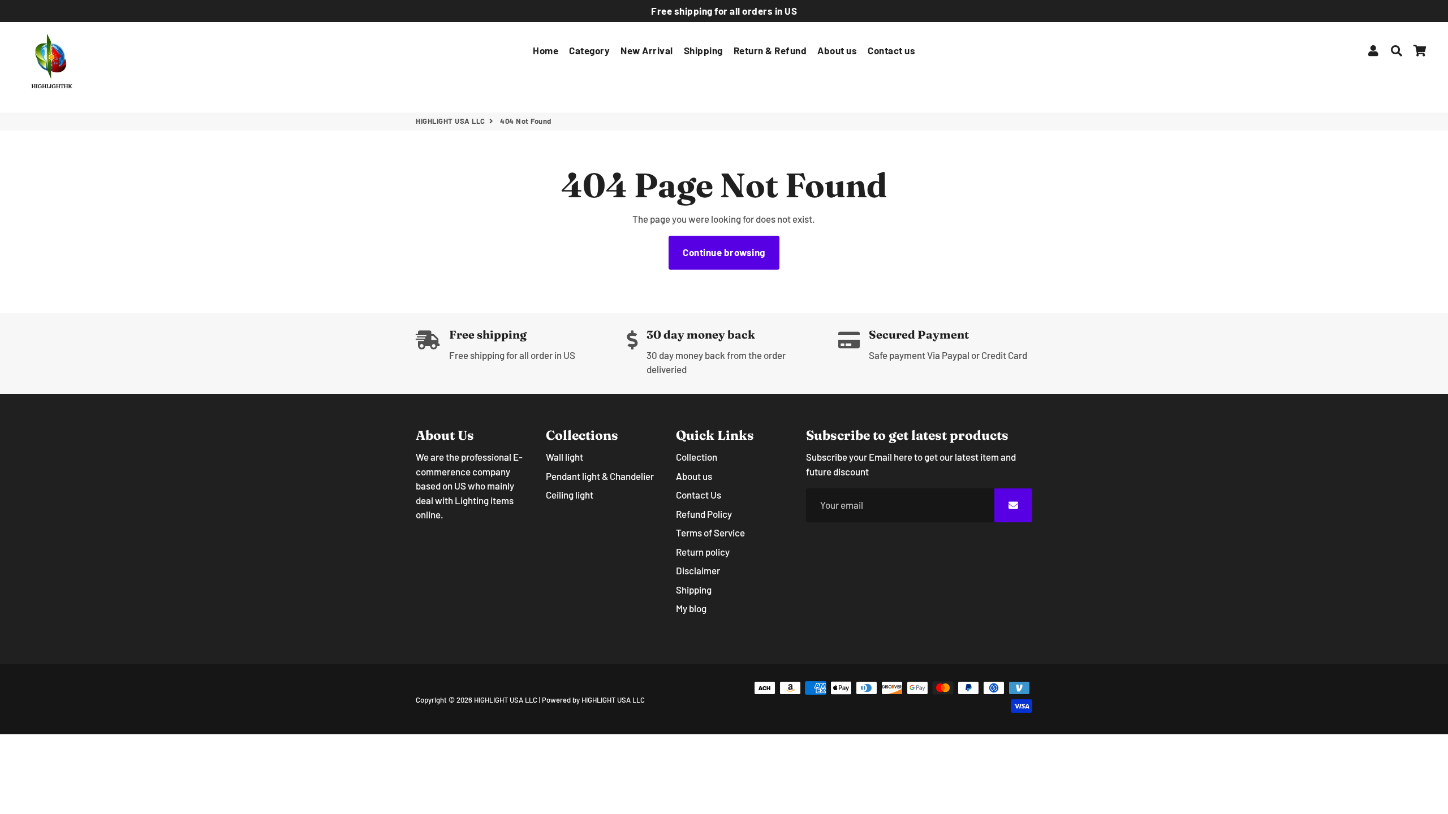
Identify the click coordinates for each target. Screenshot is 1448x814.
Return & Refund (770, 50)
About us (837, 50)
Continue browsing (724, 252)
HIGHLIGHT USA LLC (450, 120)
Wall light (564, 456)
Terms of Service (710, 532)
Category (589, 50)
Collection (696, 456)
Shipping (703, 50)
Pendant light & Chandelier (600, 476)
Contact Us (698, 494)
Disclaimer (698, 570)
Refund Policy (704, 513)
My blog (691, 608)
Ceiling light (569, 494)
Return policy (703, 551)
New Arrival (646, 50)
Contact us (891, 50)
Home (545, 50)
